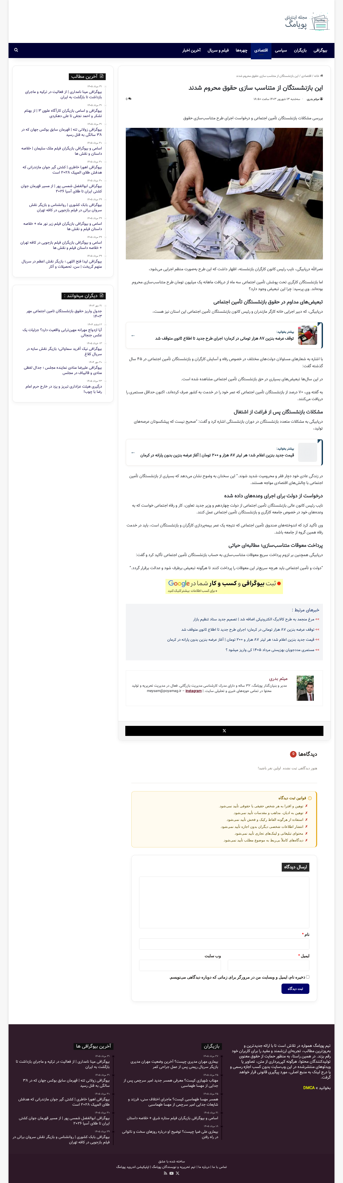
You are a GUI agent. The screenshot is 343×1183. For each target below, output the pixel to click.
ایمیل (303, 956)
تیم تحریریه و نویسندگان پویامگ (174, 1167)
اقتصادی (261, 50)
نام (305, 934)
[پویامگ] (307, 21)
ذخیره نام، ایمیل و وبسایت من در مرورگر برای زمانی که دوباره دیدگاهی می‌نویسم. (237, 977)
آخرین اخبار (191, 50)
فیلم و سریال (218, 50)
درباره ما (203, 1167)
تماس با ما (219, 1167)
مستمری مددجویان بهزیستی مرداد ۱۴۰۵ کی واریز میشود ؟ (270, 650)
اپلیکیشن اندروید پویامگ (132, 1167)
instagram (194, 691)
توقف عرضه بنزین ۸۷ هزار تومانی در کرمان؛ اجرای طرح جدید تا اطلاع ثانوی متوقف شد (247, 630)
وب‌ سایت (213, 956)
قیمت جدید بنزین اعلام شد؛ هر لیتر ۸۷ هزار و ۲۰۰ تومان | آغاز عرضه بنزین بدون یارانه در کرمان (240, 640)
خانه (317, 76)
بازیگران (300, 50)
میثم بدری (313, 99)
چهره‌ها (241, 50)
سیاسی (281, 50)
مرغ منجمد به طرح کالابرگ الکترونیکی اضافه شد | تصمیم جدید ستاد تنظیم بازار (253, 619)
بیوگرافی (320, 50)
